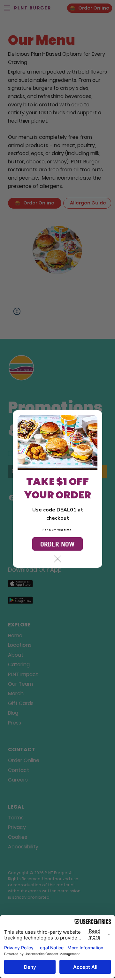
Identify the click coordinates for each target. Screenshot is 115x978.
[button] (57, 559)
